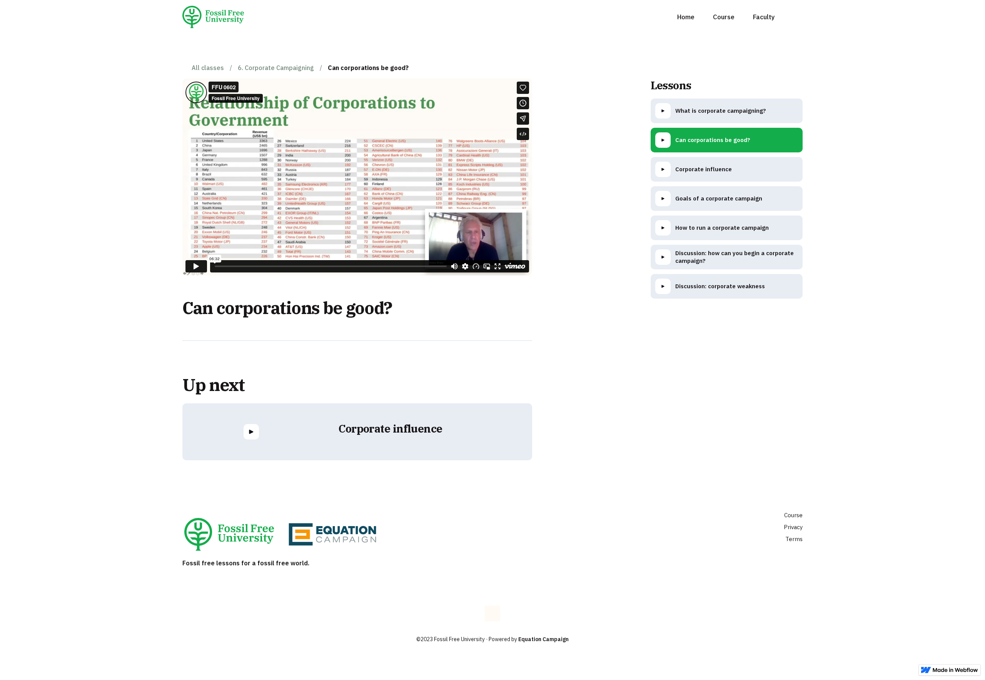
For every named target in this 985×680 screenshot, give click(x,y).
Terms (794, 539)
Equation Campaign (543, 639)
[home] (216, 17)
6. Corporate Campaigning (276, 68)
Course (724, 17)
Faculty (764, 17)
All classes (208, 68)
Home (686, 17)
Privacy (793, 527)
